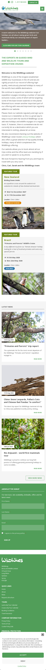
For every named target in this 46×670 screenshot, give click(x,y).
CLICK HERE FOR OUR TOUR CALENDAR (16, 45)
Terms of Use (6, 624)
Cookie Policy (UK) (7, 626)
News (3, 595)
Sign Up (7, 540)
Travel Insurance (7, 613)
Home (4, 589)
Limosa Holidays (29, 137)
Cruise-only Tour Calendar (10, 608)
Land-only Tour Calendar (9, 605)
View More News (35, 478)
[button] (43, 635)
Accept (23, 655)
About (4, 592)
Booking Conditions (8, 611)
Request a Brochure (8, 598)
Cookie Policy (22, 666)
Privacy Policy (6, 621)
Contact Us (33, 2)
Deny (23, 661)
